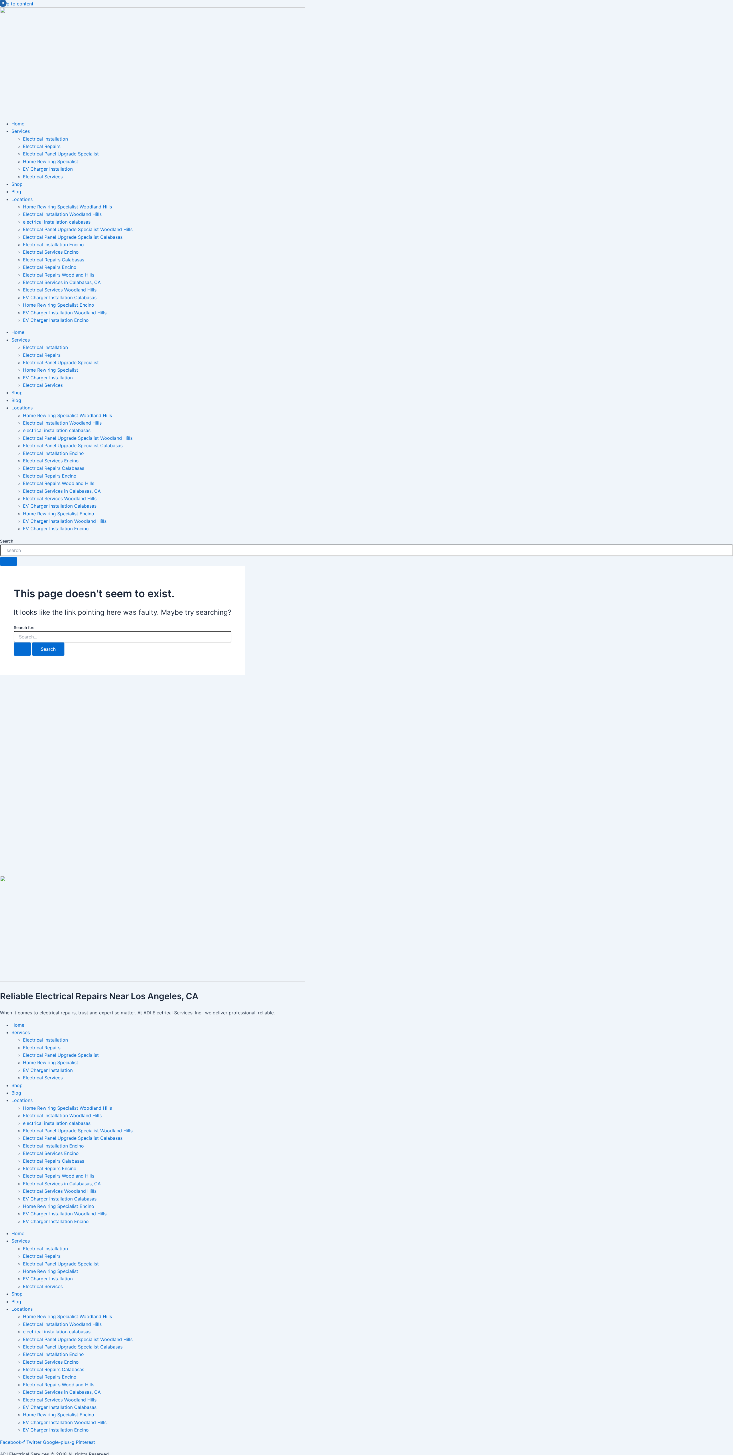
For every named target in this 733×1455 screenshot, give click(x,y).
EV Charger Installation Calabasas (59, 297)
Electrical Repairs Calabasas (53, 260)
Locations (22, 199)
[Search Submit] (22, 649)
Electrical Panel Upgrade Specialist (61, 154)
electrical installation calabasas (56, 222)
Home (17, 124)
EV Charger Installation (48, 169)
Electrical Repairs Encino (49, 267)
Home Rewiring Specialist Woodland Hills (67, 207)
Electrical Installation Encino (53, 244)
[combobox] (366, 550)
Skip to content (17, 4)
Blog (16, 191)
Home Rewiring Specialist (50, 161)
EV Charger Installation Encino (56, 320)
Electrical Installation (45, 139)
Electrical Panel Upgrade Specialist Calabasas (73, 237)
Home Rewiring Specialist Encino (58, 305)
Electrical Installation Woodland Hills (62, 214)
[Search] (8, 561)
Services (20, 131)
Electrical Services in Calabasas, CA (62, 282)
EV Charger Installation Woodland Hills (65, 313)
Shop (17, 184)
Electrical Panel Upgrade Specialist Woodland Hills (78, 229)
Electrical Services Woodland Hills (59, 290)
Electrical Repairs (41, 146)
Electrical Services (43, 177)
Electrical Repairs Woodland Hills (58, 275)
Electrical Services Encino (51, 252)
